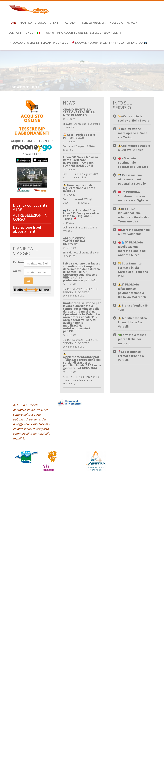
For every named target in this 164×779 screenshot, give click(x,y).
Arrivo (17, 271)
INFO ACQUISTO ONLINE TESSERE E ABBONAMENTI (89, 32)
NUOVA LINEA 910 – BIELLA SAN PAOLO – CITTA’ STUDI (109, 42)
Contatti (15, 32)
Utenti (54, 22)
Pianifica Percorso (33, 22)
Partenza (19, 262)
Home (12, 22)
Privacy (132, 22)
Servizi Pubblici (93, 22)
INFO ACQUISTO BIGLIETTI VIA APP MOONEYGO (38, 42)
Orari (50, 32)
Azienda (71, 22)
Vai (28, 281)
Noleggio (116, 22)
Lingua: (31, 32)
